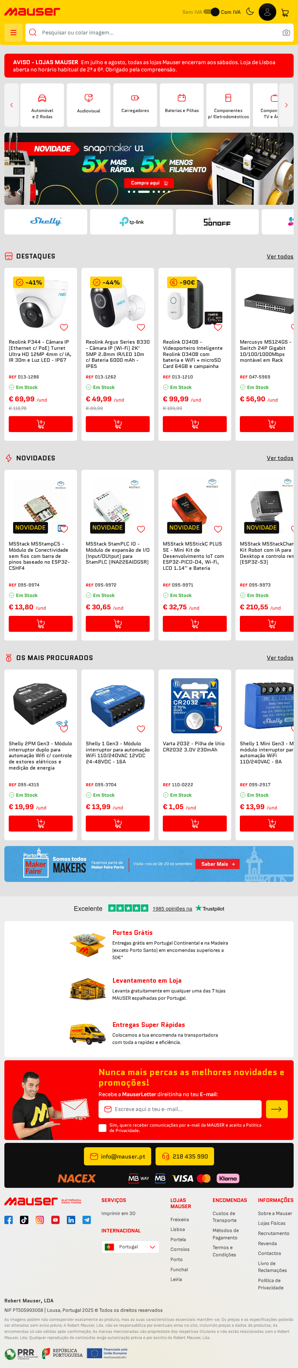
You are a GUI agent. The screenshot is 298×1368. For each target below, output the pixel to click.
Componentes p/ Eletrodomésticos (228, 113)
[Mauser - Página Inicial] (32, 12)
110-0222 (182, 785)
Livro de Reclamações (272, 1267)
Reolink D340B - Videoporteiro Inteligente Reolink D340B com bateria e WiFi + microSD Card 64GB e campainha (193, 354)
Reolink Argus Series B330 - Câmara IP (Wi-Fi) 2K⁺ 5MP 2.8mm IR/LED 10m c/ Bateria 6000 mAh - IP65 (118, 354)
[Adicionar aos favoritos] (64, 327)
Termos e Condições (224, 1251)
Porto (176, 1259)
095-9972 (106, 585)
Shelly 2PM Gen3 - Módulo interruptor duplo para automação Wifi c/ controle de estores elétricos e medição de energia (40, 756)
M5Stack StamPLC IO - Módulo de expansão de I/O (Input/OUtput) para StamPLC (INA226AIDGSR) (118, 553)
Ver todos (280, 256)
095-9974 (28, 585)
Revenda (267, 1243)
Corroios (180, 1249)
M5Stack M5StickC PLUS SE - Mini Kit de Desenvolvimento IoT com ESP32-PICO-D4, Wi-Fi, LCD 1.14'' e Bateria (193, 556)
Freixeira (179, 1219)
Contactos (269, 1253)
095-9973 (260, 585)
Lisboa (177, 1229)
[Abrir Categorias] (13, 33)
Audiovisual (88, 111)
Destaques (35, 256)
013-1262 (105, 377)
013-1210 (182, 377)
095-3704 (105, 785)
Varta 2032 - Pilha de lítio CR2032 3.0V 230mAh (194, 747)
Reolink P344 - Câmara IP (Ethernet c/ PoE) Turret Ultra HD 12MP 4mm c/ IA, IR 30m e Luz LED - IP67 (40, 351)
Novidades (35, 458)
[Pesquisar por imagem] (286, 33)
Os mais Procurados (54, 658)
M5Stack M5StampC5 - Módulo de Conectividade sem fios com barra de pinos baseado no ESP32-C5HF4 (39, 556)
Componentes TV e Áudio (275, 113)
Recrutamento (274, 1233)
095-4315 (28, 785)
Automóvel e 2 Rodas (42, 113)
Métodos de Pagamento (226, 1234)
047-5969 (259, 377)
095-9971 (182, 585)
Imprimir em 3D (118, 1213)
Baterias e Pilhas (182, 110)
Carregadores (135, 110)
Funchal (179, 1270)
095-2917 (259, 785)
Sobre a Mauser (275, 1213)
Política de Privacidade (270, 1284)
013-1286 (28, 377)
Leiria (176, 1279)
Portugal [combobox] (128, 1247)
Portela (178, 1239)
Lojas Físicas (272, 1223)
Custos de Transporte (225, 1217)
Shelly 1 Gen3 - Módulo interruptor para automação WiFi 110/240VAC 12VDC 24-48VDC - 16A (118, 753)
